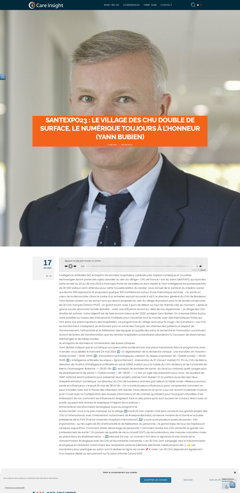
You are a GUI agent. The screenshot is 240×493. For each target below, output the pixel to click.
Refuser (188, 480)
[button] (235, 472)
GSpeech (203, 270)
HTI (131, 145)
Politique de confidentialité (15, 488)
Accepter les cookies (155, 480)
